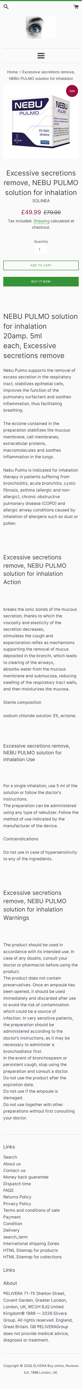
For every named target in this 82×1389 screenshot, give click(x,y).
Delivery (11, 1230)
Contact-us (14, 1170)
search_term (15, 1237)
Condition (12, 1223)
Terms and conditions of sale (31, 1210)
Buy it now (41, 281)
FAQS (8, 1190)
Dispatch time (17, 1183)
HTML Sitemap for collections (32, 1256)
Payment (12, 1217)
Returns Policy (17, 1196)
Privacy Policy (17, 1203)
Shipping (41, 221)
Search (10, 1157)
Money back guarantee (26, 1177)
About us (12, 1163)
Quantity (41, 241)
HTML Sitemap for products (30, 1250)
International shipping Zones (31, 1243)
